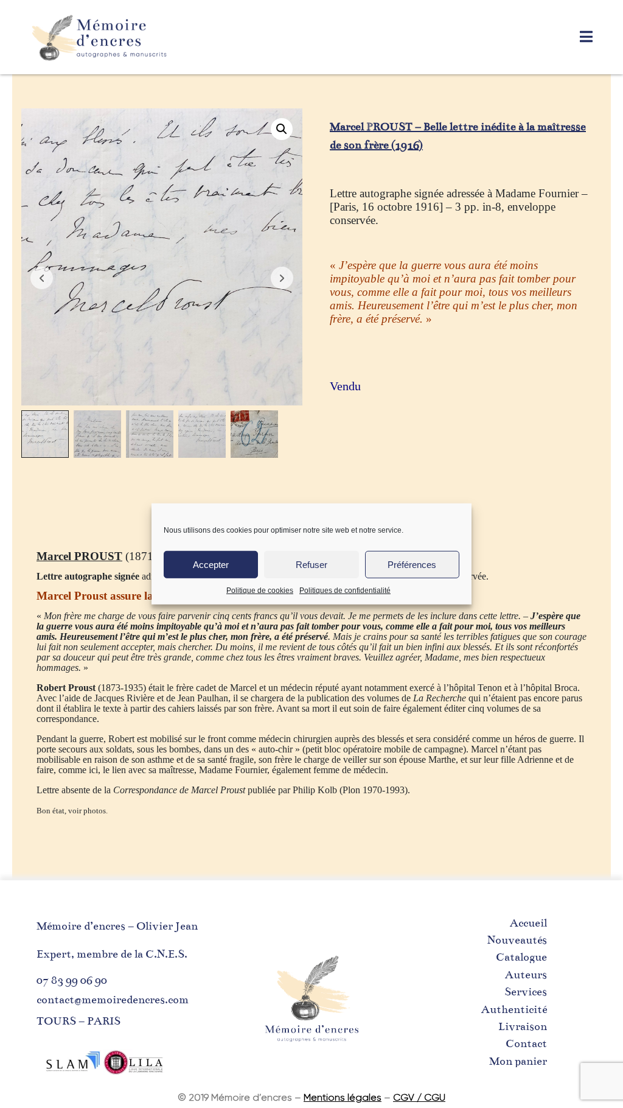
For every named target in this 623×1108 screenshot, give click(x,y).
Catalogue (521, 957)
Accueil (528, 923)
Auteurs (526, 975)
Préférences (412, 564)
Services (525, 992)
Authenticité (514, 1009)
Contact (526, 1043)
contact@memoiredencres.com (113, 999)
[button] (282, 129)
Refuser (311, 564)
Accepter (211, 564)
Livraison (522, 1026)
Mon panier (518, 1061)
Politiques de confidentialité (345, 590)
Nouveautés (517, 940)
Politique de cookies (259, 590)
